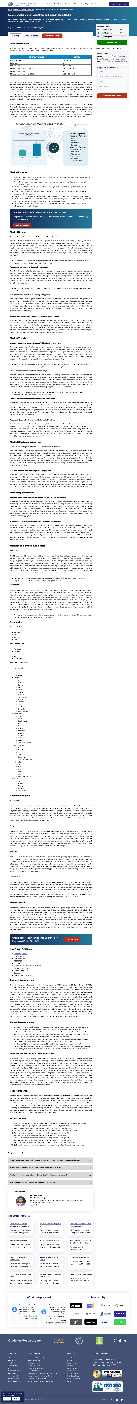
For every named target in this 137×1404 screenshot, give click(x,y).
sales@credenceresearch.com (117, 61)
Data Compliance (73, 1376)
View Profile (34, 1205)
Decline (16, 1399)
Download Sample (22, 225)
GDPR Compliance (73, 1378)
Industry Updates (14, 1381)
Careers (70, 1360)
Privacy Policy (72, 1363)
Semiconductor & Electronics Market (40, 1376)
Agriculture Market (34, 1371)
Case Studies (71, 1358)
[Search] (107, 4)
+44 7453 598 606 (120, 56)
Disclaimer (70, 1365)
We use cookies (7, 1393)
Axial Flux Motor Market (18, 1241)
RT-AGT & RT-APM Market (49, 1241)
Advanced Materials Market (37, 1378)
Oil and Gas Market (34, 1365)
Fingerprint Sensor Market (79, 1257)
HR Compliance (72, 1373)
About (10, 1358)
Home (10, 10)
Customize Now (72, 939)
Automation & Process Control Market (40, 1381)
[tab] (15, 35)
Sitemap (70, 1381)
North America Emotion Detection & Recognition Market (18, 1226)
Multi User (108, 33)
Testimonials (12, 1365)
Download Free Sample (112, 96)
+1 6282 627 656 (121, 59)
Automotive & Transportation (37, 1358)
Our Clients (12, 1363)
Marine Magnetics (20, 954)
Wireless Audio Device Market (81, 1274)
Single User (108, 29)
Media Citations (72, 1368)
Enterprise (108, 37)
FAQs (10, 1368)
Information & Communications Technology (42, 1373)
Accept (7, 1399)
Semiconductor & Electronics (23, 10)
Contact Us (12, 1360)
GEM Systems (19, 956)
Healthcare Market (34, 1360)
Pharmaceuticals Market (36, 1368)
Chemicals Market (34, 1363)
